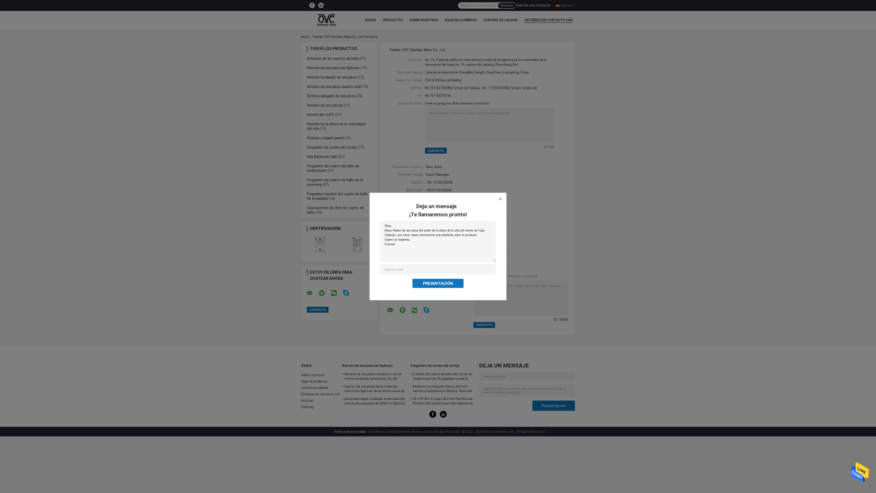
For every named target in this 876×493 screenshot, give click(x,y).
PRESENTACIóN (438, 283)
